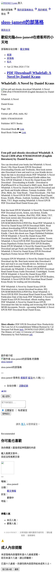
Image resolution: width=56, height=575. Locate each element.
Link (22, 129)
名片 (9, 61)
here (21, 329)
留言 (30, 378)
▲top (3, 391)
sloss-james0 (6, 361)
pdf (30, 334)
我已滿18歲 (7, 569)
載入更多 (6, 396)
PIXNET (13, 532)
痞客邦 (24, 378)
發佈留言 (6, 414)
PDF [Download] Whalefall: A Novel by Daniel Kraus (29, 74)
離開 (16, 569)
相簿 (9, 55)
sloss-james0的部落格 (22, 22)
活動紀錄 (23, 386)
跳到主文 (5, 30)
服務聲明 (31, 535)
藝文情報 (24, 49)
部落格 (10, 58)
